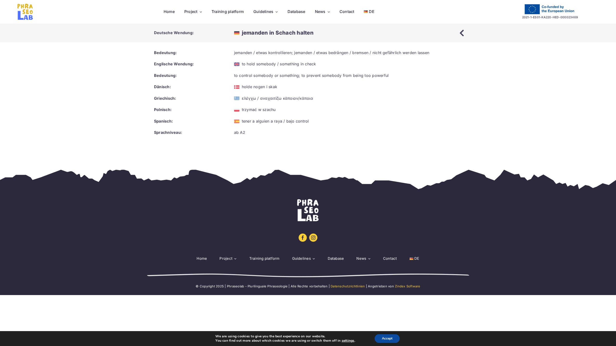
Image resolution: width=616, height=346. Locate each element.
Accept (387, 338)
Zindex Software (407, 286)
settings (348, 341)
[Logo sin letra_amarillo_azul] (25, 5)
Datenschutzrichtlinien (348, 286)
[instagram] (313, 238)
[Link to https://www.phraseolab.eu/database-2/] (461, 33)
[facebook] (303, 238)
